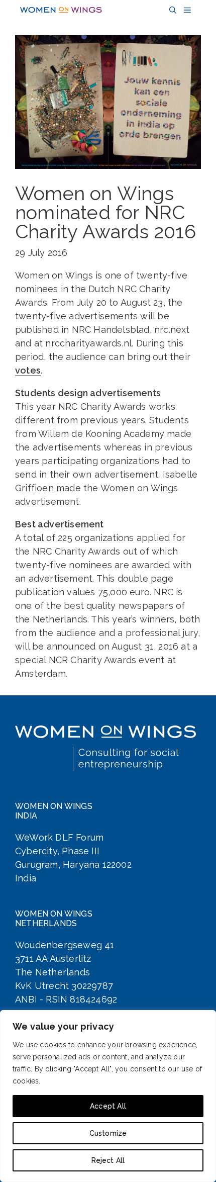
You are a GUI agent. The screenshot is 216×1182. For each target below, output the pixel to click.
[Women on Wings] (61, 10)
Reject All (108, 1160)
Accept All (108, 1106)
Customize (108, 1133)
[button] (171, 10)
